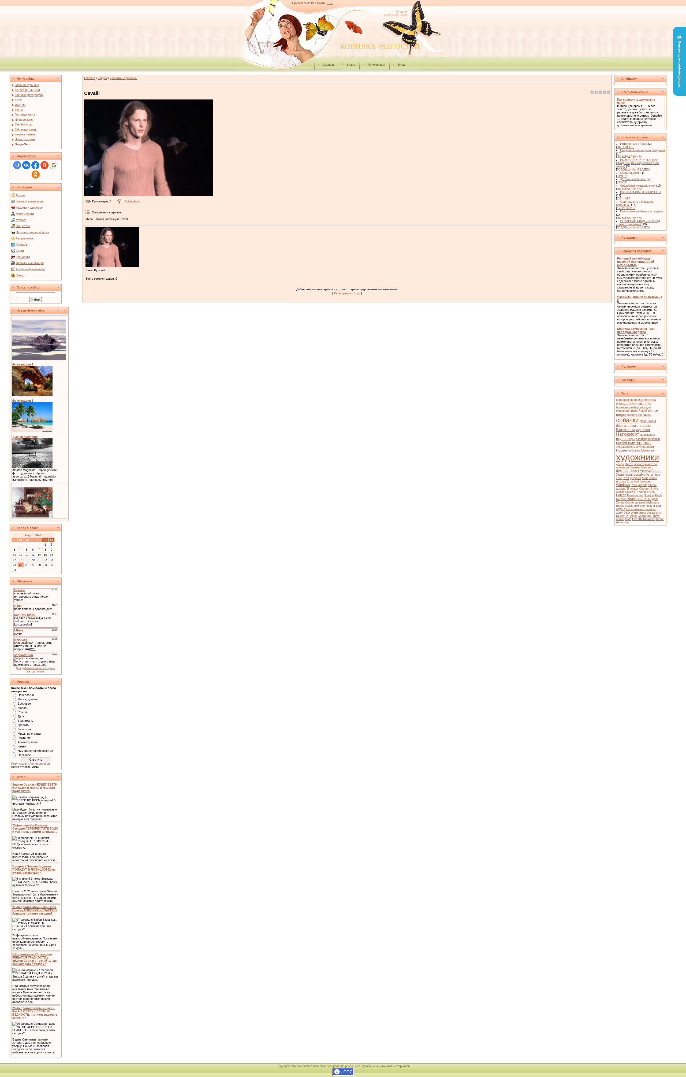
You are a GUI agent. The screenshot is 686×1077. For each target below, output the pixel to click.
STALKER (631, 491)
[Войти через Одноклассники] (36, 175)
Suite (645, 478)
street (642, 512)
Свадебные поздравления (637, 185)
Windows (623, 485)
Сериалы (22, 244)
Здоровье (24, 703)
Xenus (620, 502)
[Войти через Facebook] (35, 165)
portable (639, 474)
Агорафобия (624, 446)
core (619, 478)
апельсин (622, 467)
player (651, 505)
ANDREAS (644, 499)
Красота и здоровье (29, 207)
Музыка (21, 219)
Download (649, 509)
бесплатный (634, 509)
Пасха (629, 464)
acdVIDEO (623, 512)
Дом (643, 421)
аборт (650, 446)
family (660, 519)
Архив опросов (39, 763)
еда (653, 399)
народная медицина (629, 399)
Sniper (633, 515)
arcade (642, 485)
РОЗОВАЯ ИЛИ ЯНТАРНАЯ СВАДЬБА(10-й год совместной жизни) (637, 163)
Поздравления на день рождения (642, 150)
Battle (658, 495)
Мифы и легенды (29, 733)
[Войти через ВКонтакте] (26, 165)
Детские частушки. (633, 179)
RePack (621, 499)
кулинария (623, 410)
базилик (645, 467)
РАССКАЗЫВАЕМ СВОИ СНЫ (640, 192)
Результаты (19, 763)
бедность (623, 471)
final (636, 481)
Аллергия (622, 522)
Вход (401, 64)
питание (644, 404)
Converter (631, 502)
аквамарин (643, 439)
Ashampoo (653, 474)
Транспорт (23, 256)
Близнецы (625, 430)
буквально (654, 512)
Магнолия (647, 450)
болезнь (645, 481)
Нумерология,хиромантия (35, 750)
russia (620, 505)
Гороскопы (25, 729)
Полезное (24, 755)
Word (634, 512)
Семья (22, 712)
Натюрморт (627, 434)
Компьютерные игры (30, 201)
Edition (621, 495)
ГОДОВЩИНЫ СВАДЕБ (633, 169)
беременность (627, 426)
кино (647, 399)
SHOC (651, 491)
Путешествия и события (32, 232)
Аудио (620, 509)
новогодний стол (645, 464)
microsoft (640, 505)
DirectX (637, 519)
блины (636, 450)
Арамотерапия (28, 742)
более (632, 499)
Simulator (632, 488)
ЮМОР (622, 175)
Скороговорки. (630, 172)
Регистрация (376, 64)
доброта (632, 414)
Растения (24, 737)
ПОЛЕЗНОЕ (625, 147)
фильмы (622, 403)
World (642, 491)
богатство (622, 407)
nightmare (652, 502)
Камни (22, 746)
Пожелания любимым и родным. (642, 211)
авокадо (645, 407)
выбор (634, 407)
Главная (328, 64)
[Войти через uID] (17, 165)
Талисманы (25, 720)
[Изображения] (112, 247)
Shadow (649, 495)
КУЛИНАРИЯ (626, 208)
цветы (651, 421)
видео (621, 415)
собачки (627, 420)
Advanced (648, 519)
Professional (635, 495)
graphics (635, 478)
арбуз (635, 470)
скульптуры (625, 439)
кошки (655, 439)
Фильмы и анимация (30, 263)
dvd (658, 505)
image (653, 478)
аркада (620, 488)
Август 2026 (33, 535)
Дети (21, 716)
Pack (634, 485)
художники (637, 457)
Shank (652, 485)
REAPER (622, 515)
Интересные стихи (633, 143)
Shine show (132, 201)
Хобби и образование (30, 269)
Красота (23, 725)
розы (632, 403)
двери (620, 464)
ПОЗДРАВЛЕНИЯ (629, 156)
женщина (644, 414)
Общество (23, 226)
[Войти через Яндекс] (44, 165)
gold (655, 499)
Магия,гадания (28, 699)
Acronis (621, 481)
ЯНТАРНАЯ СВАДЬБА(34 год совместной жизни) (638, 222)
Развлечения (24, 238)
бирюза (635, 467)
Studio (655, 515)
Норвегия (623, 450)
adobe (620, 519)
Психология (26, 695)
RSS (330, 3)
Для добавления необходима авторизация (35, 670)
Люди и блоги (25, 213)
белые (629, 505)
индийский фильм (644, 411)
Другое (20, 195)
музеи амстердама (633, 443)
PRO (626, 478)
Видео (351, 64)
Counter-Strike (648, 488)
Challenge (644, 515)
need (642, 502)
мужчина (639, 446)
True (630, 481)
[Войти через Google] (54, 165)
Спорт (20, 250)
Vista (628, 519)
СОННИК (623, 198)
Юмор (20, 275)
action (620, 491)
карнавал (643, 430)
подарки (645, 426)
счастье (645, 470)
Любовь (23, 707)
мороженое (647, 434)
